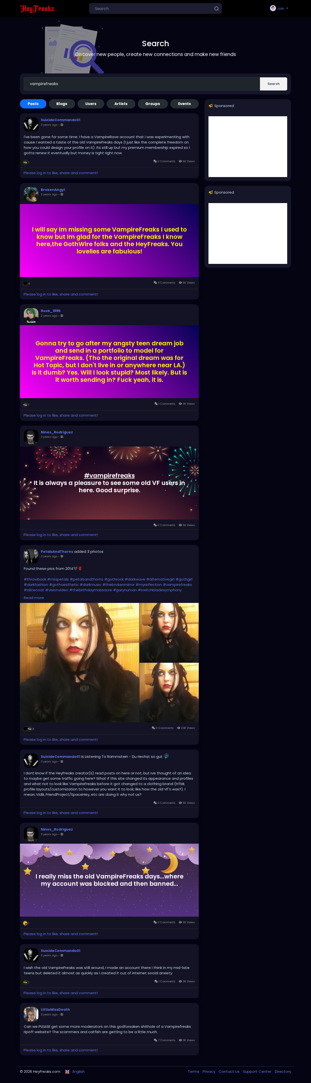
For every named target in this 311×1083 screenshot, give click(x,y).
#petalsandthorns (86, 579)
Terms (194, 1071)
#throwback (35, 579)
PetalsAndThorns (57, 551)
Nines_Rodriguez (57, 432)
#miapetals (58, 579)
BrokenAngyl (53, 189)
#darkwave (135, 579)
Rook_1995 (50, 310)
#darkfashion (36, 584)
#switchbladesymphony (160, 589)
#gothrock (114, 579)
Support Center (257, 1071)
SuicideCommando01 (60, 119)
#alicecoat (34, 589)
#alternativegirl (160, 579)
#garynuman (125, 589)
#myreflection (149, 584)
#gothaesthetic (64, 584)
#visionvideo (56, 589)
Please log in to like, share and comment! (61, 172)
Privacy (209, 1071)
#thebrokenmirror (118, 584)
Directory (283, 1071)
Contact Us (230, 1071)
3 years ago (49, 761)
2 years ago (49, 125)
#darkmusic (90, 584)
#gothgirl (183, 579)
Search (274, 83)
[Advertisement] (247, 146)
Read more (34, 597)
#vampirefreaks (109, 475)
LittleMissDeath (55, 1009)
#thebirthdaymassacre (90, 589)
